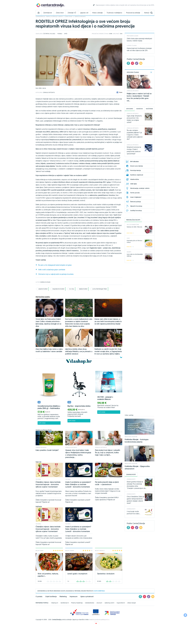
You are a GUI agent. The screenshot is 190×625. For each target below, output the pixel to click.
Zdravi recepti (131, 603)
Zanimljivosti (47, 13)
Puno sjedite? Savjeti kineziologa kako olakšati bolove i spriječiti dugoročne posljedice (49, 493)
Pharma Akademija (77, 603)
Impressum (73, 596)
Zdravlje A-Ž (72, 13)
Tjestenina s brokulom (105, 574)
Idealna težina (134, 179)
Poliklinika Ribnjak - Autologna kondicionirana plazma (136, 440)
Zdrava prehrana (41, 447)
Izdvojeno (129, 109)
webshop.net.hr (109, 603)
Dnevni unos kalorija (136, 166)
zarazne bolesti (43, 289)
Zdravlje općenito (80, 16)
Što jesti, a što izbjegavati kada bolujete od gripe (55, 265)
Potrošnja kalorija (135, 170)
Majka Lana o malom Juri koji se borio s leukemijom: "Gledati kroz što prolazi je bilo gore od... (139, 97)
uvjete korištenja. (99, 591)
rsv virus (71, 289)
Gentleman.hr (65, 603)
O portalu (39, 596)
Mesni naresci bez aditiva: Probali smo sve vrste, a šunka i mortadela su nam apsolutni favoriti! (78, 493)
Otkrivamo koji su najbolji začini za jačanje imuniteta (55, 274)
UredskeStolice (89, 603)
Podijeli (59, 33)
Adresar (146, 13)
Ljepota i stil (84, 13)
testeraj (38, 479)
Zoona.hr (99, 603)
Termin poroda (135, 193)
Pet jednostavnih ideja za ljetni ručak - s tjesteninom (107, 483)
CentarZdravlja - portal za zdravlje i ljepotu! (49, 16)
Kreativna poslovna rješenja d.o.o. (99, 619)
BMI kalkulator (134, 161)
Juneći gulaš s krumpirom (77, 574)
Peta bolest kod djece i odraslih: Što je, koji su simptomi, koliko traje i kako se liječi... (107, 452)
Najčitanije (149, 109)
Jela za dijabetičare (133, 224)
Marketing (63, 596)
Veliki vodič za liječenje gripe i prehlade (51, 270)
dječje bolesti (83, 289)
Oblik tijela (133, 184)
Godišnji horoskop (136, 210)
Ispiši (65, 33)
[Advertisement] (139, 340)
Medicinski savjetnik (131, 436)
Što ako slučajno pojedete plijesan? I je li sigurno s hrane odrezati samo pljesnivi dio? (134, 134)
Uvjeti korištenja (51, 596)
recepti (97, 479)
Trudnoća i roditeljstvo (114, 13)
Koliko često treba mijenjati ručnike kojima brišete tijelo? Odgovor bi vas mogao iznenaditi (107, 491)
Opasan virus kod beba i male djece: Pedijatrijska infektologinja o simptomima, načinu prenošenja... (78, 453)
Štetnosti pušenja (135, 202)
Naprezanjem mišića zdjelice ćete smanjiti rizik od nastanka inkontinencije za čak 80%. (125, 5)
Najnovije (139, 109)
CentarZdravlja (50, 5)
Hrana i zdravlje (97, 13)
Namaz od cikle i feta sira (134, 227)
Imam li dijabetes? (135, 197)
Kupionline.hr (121, 603)
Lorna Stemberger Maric (99, 289)
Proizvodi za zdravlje (133, 13)
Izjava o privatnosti (87, 596)
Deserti (129, 252)
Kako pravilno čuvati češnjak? (47, 450)
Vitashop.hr (54, 603)
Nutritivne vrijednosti (136, 175)
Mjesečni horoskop (136, 206)
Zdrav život (60, 13)
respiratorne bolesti (58, 289)
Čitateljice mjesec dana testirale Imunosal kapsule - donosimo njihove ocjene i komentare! (48, 484)
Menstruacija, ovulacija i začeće (139, 188)
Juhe (128, 238)
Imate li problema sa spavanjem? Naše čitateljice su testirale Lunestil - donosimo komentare (78, 484)
